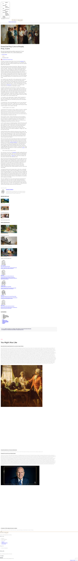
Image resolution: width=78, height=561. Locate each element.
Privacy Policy (3, 540)
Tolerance (5, 256)
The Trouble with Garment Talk (5, 235)
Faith (4, 203)
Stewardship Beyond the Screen (5, 212)
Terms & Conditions (4, 539)
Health (4, 318)
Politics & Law (6, 8)
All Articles (5, 5)
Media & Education (5, 12)
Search (2, 18)
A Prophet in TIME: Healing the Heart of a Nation (9, 528)
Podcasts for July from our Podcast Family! (8, 453)
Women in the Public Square (4, 233)
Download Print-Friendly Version (7, 59)
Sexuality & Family (6, 10)
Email (1, 555)
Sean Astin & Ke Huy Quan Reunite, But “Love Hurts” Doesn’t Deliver (12, 346)
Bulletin (2, 203)
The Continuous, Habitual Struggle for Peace (6, 246)
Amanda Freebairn (4, 54)
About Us (5, 3)
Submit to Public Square (6, 16)
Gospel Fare (2, 256)
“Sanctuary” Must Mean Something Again (6, 258)
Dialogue (3, 322)
